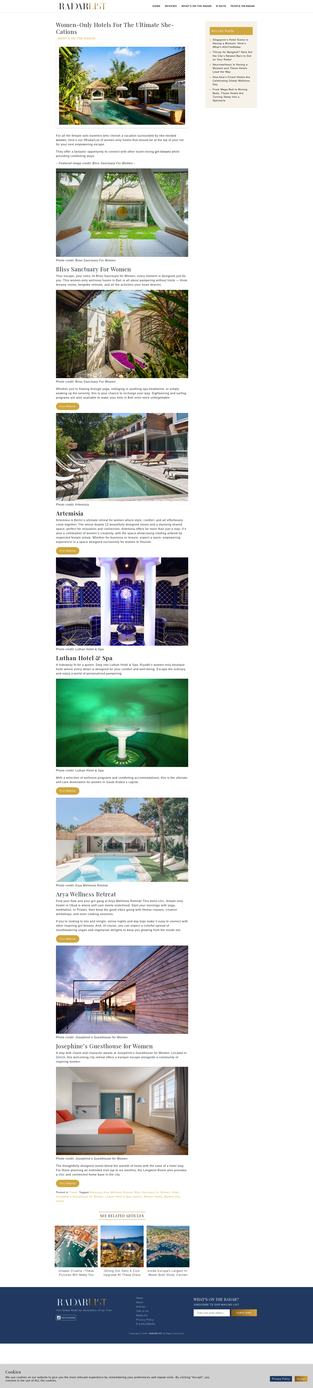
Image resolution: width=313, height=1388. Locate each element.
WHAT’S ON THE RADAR (196, 6)
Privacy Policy (145, 1319)
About (139, 1302)
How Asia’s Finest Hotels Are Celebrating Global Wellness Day (231, 81)
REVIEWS (171, 6)
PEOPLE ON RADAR (243, 6)
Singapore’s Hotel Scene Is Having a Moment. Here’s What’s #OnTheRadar (230, 43)
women (61, 140)
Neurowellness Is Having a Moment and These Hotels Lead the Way (230, 68)
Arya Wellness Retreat (118, 1192)
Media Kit (142, 1315)
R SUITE (221, 6)
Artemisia (95, 1192)
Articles (141, 1306)
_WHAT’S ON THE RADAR (75, 38)
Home (156, 6)
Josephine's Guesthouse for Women (79, 1196)
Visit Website (67, 406)
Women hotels (153, 1196)
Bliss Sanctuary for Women (152, 1192)
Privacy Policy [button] (281, 1378)
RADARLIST (155, 1333)
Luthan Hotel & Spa (118, 1196)
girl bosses (163, 151)
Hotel (175, 1192)
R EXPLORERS (145, 1324)
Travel (73, 1192)
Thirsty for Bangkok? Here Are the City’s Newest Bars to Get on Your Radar (233, 56)
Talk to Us (142, 1311)
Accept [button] (301, 1378)
